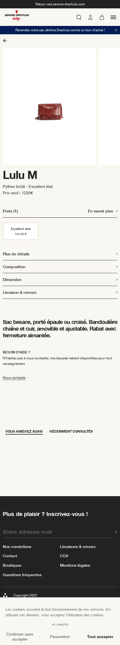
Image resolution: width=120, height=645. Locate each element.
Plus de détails (16, 253)
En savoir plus (100, 210)
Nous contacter (14, 378)
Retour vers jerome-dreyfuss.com (60, 4)
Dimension (12, 279)
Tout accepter (100, 636)
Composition (14, 266)
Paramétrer (60, 636)
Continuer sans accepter (19, 636)
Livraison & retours (19, 292)
